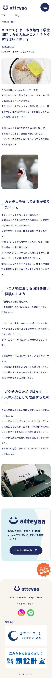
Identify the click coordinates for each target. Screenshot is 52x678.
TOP (3, 15)
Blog (17, 15)
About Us (21, 597)
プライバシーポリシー (26, 603)
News (39, 597)
